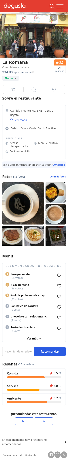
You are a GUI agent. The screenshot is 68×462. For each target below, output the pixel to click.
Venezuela (18, 455)
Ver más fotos (58, 176)
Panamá (7, 455)
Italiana (24, 67)
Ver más (33, 338)
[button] (13, 89)
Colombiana (9, 67)
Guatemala (30, 455)
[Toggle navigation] (60, 6)
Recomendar (50, 351)
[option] (34, 34)
